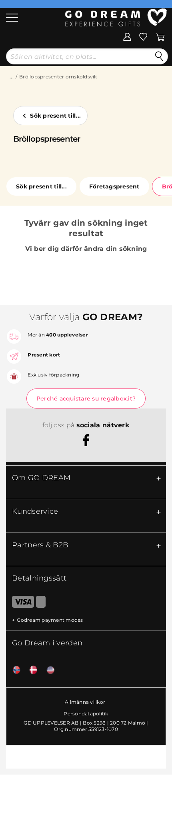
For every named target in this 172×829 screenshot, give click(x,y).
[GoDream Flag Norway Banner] (13, 670)
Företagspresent (114, 186)
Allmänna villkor (85, 702)
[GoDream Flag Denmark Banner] (30, 670)
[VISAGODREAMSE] (20, 603)
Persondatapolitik (86, 714)
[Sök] (159, 56)
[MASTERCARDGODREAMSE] (41, 603)
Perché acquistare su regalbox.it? (86, 398)
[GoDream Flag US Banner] (47, 670)
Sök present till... (55, 115)
